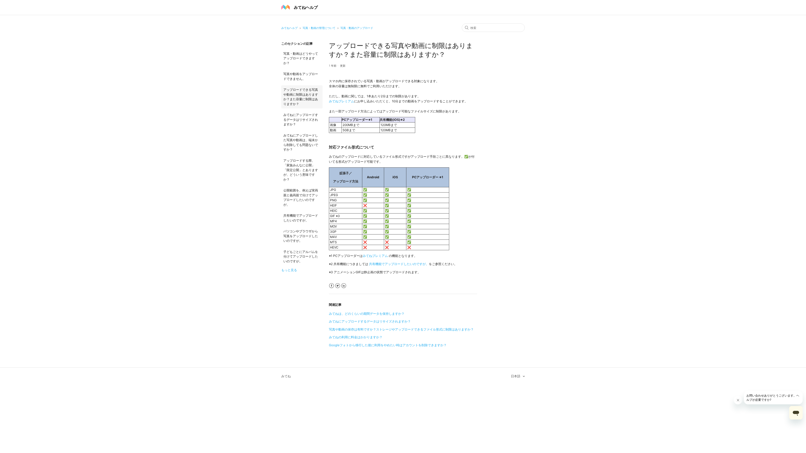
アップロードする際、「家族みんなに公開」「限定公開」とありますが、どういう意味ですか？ (300, 170)
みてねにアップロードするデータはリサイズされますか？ (300, 119)
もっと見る (289, 270)
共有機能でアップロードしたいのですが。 (300, 217)
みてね (286, 376)
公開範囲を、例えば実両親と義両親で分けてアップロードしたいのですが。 (300, 197)
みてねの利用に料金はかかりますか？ (355, 337)
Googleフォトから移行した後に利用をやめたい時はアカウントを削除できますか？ (388, 345)
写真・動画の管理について (319, 28)
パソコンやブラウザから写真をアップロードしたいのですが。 (300, 236)
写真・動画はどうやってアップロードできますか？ (300, 58)
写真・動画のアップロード (356, 28)
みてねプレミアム (341, 101)
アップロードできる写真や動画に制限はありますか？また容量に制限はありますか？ (300, 97)
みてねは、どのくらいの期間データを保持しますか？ (366, 314)
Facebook (331, 285)
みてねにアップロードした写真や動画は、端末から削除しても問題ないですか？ (300, 142)
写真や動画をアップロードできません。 (300, 76)
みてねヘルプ (289, 28)
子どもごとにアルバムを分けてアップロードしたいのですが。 (300, 256)
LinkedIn (343, 285)
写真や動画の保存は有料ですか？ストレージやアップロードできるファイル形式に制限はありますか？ (401, 329)
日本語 (516, 376)
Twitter (337, 285)
